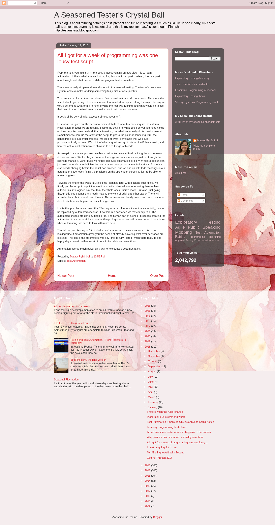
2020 (148, 336)
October (153, 361)
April (151, 392)
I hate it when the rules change (165, 411)
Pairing (180, 236)
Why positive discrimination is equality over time (175, 437)
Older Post (157, 275)
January (153, 407)
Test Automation (76, 260)
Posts (184, 194)
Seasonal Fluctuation (66, 379)
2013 (148, 485)
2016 (148, 470)
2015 (148, 475)
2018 (148, 346)
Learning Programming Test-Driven (167, 427)
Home (112, 275)
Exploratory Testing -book (190, 96)
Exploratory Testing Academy (192, 78)
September (154, 366)
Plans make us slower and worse (166, 416)
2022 (148, 326)
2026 (148, 305)
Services (215, 240)
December (154, 351)
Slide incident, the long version (88, 359)
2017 (148, 465)
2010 (148, 501)
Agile (180, 227)
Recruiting (215, 236)
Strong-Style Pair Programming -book (197, 102)
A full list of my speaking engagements (197, 121)
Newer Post (65, 275)
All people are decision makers (72, 306)
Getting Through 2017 (159, 457)
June (151, 381)
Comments (186, 200)
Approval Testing (184, 240)
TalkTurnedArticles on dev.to (191, 84)
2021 (148, 331)
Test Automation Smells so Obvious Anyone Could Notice (180, 421)
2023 (148, 321)
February (153, 402)
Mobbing (183, 232)
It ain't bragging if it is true (162, 447)
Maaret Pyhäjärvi (207, 140)
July (151, 376)
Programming (197, 236)
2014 (148, 480)
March (152, 397)
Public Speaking (204, 227)
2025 (148, 310)
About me (180, 172)
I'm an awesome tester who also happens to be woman (179, 432)
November (154, 356)
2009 (148, 506)
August (152, 371)
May (151, 386)
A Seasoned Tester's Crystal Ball (109, 15)
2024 (148, 316)
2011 (148, 496)
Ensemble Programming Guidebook (195, 90)
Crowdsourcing (202, 240)
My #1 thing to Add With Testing (165, 452)
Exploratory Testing (198, 222)
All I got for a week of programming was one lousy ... (178, 442)
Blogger (157, 517)
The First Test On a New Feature (73, 323)
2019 (148, 341)
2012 (148, 491)
